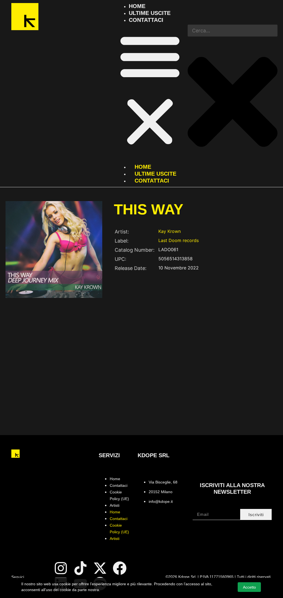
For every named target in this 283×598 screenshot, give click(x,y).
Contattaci (146, 20)
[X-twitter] (100, 568)
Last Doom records (178, 240)
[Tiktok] (80, 568)
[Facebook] (120, 568)
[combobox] (232, 31)
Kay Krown (169, 231)
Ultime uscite (150, 13)
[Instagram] (61, 568)
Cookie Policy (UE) (119, 495)
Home (137, 6)
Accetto (249, 587)
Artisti (114, 505)
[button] (150, 90)
